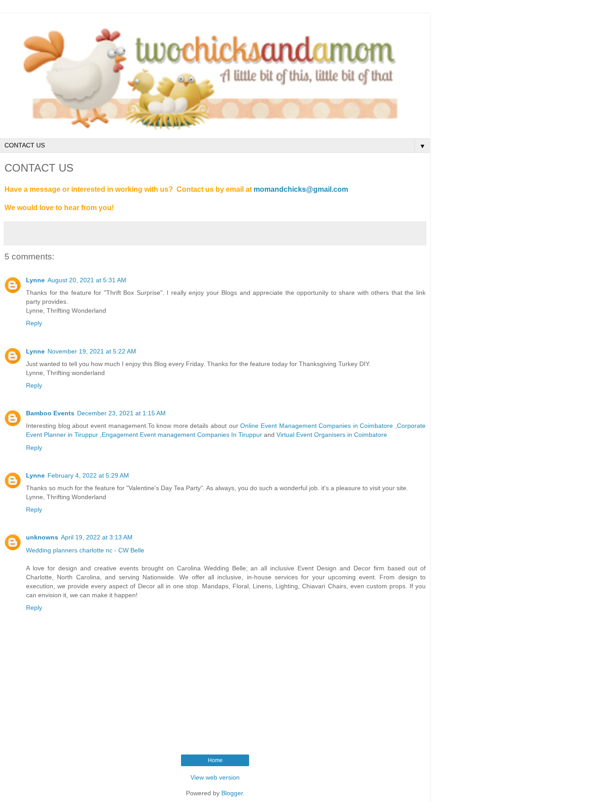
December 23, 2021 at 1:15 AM (121, 413)
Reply (34, 323)
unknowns (42, 537)
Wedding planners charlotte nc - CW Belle (85, 550)
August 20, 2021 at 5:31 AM (86, 280)
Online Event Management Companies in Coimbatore (316, 425)
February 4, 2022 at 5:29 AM (88, 475)
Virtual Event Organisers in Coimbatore (331, 434)
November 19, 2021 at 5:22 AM (91, 351)
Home (215, 760)
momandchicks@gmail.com (301, 189)
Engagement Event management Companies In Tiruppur (183, 434)
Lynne (35, 280)
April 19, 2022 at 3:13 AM (97, 537)
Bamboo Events (50, 413)
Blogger (232, 793)
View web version (215, 777)
